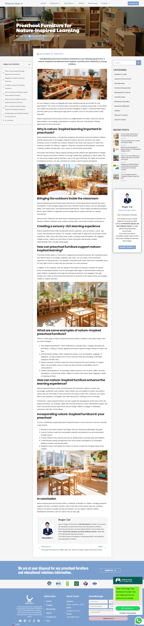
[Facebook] (38, 621)
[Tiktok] (34, 621)
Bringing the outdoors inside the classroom (15, 79)
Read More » (123, 138)
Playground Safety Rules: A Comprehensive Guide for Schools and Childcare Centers (130, 167)
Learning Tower (119, 97)
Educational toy (119, 83)
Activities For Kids (120, 74)
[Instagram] (29, 621)
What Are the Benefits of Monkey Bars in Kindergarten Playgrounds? (131, 149)
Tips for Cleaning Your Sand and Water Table (130, 142)
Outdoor (117, 111)
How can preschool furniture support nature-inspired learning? (16, 93)
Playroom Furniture (121, 115)
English (17, 624)
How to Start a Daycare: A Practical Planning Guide (129, 135)
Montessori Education (122, 102)
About (81, 3)
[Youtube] (20, 621)
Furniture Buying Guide (122, 88)
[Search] (138, 62)
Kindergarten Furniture (27, 20)
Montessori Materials (121, 106)
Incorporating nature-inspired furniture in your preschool (17, 115)
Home (43, 3)
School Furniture (120, 120)
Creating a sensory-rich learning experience (15, 86)
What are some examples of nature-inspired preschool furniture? (16, 100)
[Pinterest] (25, 621)
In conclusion (9, 120)
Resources (92, 3)
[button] (29, 64)
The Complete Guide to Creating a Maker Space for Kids (130, 176)
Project (104, 3)
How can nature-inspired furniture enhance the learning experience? (15, 107)
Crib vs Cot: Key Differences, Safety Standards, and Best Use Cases (130, 157)
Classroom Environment (122, 79)
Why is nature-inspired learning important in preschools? (14, 72)
